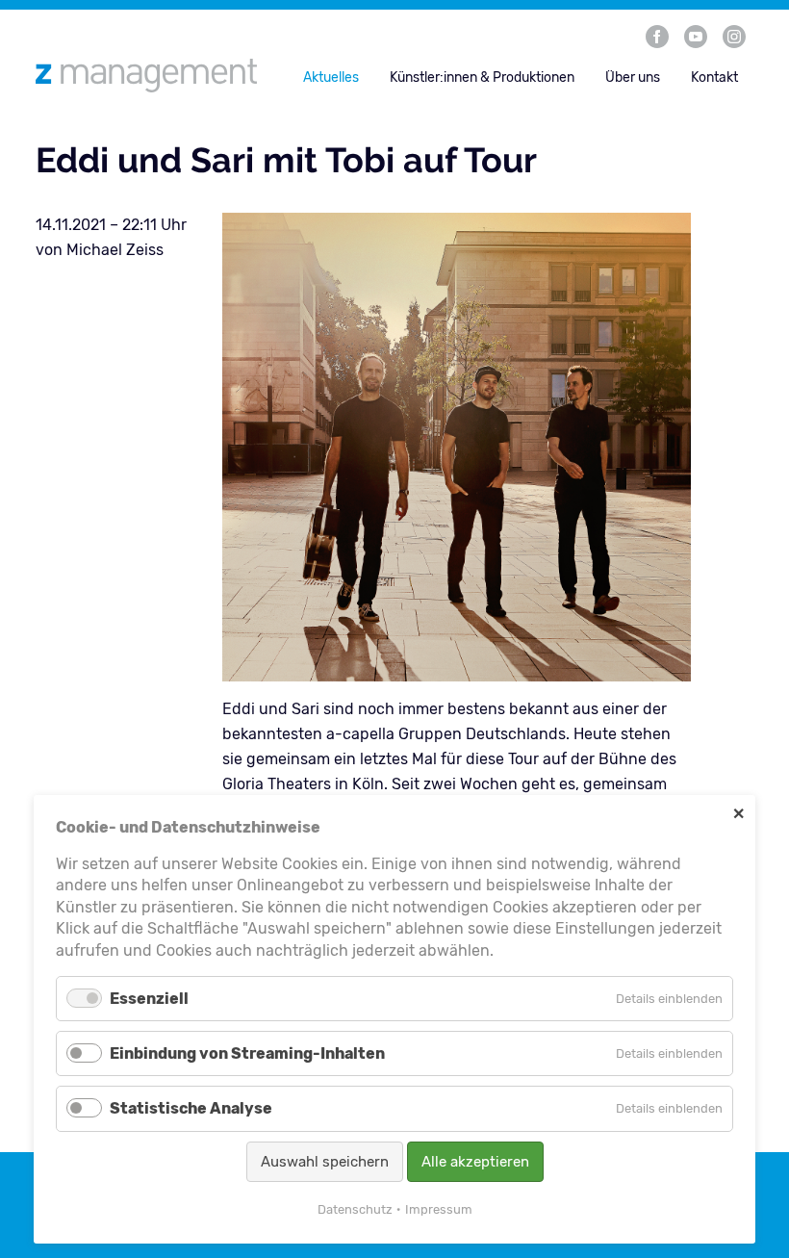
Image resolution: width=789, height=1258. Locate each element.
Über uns (632, 77)
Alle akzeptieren (475, 1161)
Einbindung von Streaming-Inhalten (247, 1053)
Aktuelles (331, 77)
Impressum (438, 1209)
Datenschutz (355, 1209)
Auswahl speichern (325, 1161)
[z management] (154, 75)
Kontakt (714, 77)
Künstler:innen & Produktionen (482, 77)
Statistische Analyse (191, 1108)
